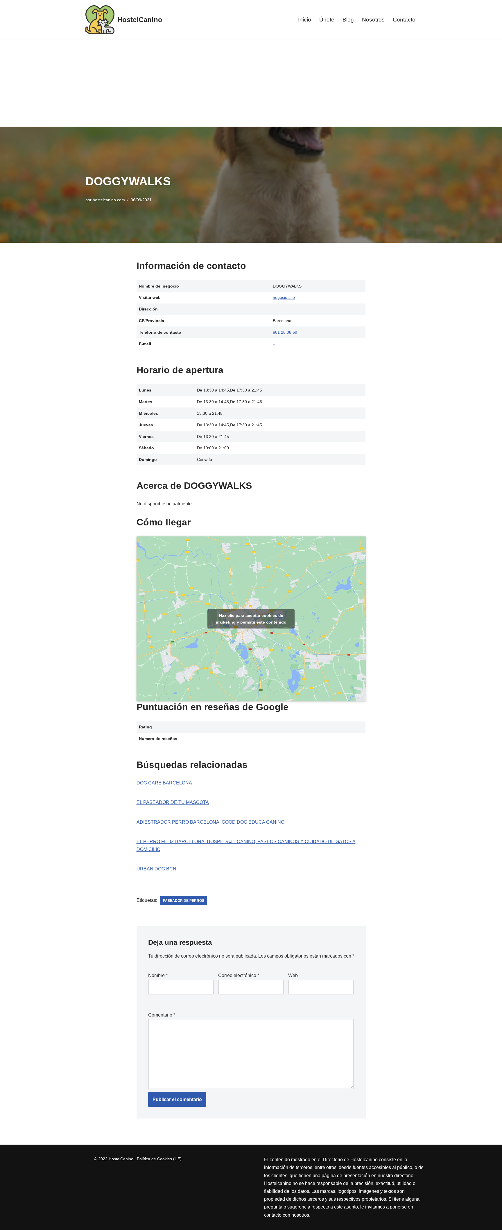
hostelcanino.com (109, 199)
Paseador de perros (183, 901)
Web (293, 975)
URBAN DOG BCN (156, 868)
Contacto (404, 20)
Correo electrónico (238, 975)
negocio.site (284, 297)
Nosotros (373, 20)
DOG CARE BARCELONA (164, 782)
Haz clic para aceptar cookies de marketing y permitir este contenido (251, 618)
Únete (326, 20)
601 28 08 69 (285, 332)
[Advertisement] (251, 83)
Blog (348, 20)
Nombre (158, 975)
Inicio (304, 20)
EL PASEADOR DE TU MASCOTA (173, 802)
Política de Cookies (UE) (159, 1159)
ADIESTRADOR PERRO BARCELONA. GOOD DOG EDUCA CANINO (210, 822)
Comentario (161, 1014)
